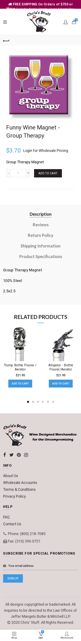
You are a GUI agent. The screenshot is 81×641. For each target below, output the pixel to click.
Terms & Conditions (19, 489)
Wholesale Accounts (20, 482)
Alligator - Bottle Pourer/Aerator (60, 367)
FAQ (6, 517)
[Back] (6, 40)
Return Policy (40, 235)
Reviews (41, 224)
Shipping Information (40, 245)
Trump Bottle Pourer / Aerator (20, 367)
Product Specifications (40, 256)
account (66, 22)
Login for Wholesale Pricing (45, 150)
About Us (10, 476)
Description (41, 214)
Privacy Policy (14, 496)
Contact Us (12, 524)
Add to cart (48, 173)
